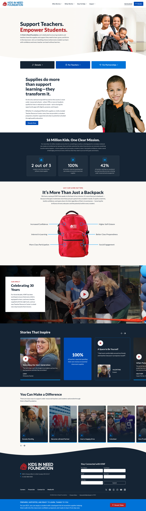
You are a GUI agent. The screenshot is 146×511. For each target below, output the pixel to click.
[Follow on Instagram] (117, 490)
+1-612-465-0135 (27, 476)
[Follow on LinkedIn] (125, 490)
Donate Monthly (28, 439)
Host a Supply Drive (87, 439)
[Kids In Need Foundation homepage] (13, 4)
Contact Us (41, 489)
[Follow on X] (106, 490)
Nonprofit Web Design (85, 495)
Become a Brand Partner (60, 439)
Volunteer (113, 439)
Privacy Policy (73, 495)
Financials (31, 489)
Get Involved (128, 3)
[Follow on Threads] (114, 490)
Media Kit (50, 489)
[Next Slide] (125, 333)
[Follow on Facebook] (110, 490)
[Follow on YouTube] (121, 490)
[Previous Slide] (122, 333)
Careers (22, 489)
